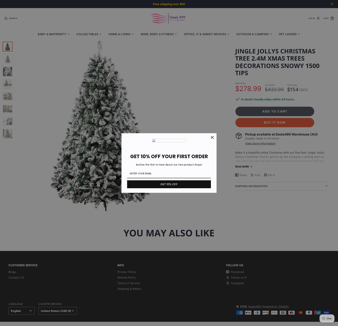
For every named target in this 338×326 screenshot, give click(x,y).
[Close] (212, 137)
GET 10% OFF (169, 184)
